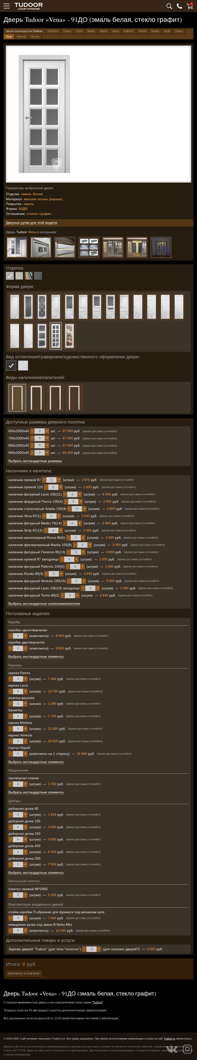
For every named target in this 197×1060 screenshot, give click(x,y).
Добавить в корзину (24, 973)
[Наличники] (89, 247)
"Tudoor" (97, 1002)
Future (67, 31)
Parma (142, 31)
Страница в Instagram (187, 1049)
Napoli (103, 31)
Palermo (129, 31)
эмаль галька (19, 276)
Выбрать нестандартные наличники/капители (44, 603)
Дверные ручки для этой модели (31, 223)
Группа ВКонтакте (172, 1049)
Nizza (115, 31)
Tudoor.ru (169, 1038)
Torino (178, 31)
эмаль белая (10, 276)
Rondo (155, 31)
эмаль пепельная (38, 276)
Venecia (21, 36)
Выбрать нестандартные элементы (36, 656)
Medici (91, 31)
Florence (53, 31)
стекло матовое (23, 365)
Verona (35, 36)
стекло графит (11, 365)
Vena (9, 36)
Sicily (167, 31)
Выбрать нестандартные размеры (35, 461)
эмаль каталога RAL (28, 276)
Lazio (79, 31)
